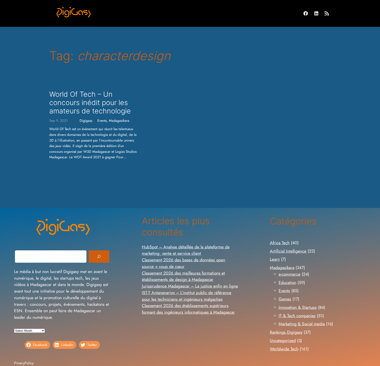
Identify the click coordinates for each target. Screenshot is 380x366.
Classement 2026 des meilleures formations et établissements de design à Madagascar (183, 276)
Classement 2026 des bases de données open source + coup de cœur (183, 263)
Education (287, 282)
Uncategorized (283, 340)
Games (285, 299)
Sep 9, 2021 (58, 120)
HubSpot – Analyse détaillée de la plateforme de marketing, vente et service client (186, 250)
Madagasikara (119, 120)
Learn (275, 259)
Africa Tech (280, 243)
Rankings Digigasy (286, 332)
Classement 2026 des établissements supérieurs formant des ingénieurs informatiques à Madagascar (188, 308)
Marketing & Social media (302, 324)
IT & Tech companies (297, 316)
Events (102, 120)
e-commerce (289, 274)
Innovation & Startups (298, 307)
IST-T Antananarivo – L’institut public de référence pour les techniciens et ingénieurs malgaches (186, 296)
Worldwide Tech (284, 349)
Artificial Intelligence (288, 251)
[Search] (99, 256)
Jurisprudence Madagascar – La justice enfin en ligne (190, 286)
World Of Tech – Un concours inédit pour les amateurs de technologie (90, 102)
